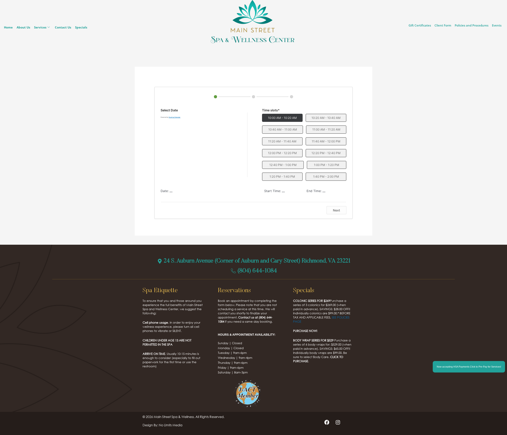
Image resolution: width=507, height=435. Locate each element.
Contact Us (63, 27)
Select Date (169, 110)
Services (40, 27)
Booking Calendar (174, 117)
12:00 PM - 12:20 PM (282, 153)
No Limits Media (170, 425)
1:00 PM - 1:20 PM (326, 165)
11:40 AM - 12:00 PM (326, 141)
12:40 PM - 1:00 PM (282, 165)
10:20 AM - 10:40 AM (326, 118)
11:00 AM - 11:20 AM (326, 129)
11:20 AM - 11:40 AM (282, 141)
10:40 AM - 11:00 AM (282, 129)
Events (496, 25)
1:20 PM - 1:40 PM (282, 176)
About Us (23, 27)
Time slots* (271, 110)
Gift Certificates (420, 25)
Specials (81, 27)
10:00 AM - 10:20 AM (282, 118)
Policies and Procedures (471, 25)
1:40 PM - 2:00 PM (326, 176)
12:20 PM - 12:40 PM (326, 153)
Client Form (443, 25)
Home (8, 27)
